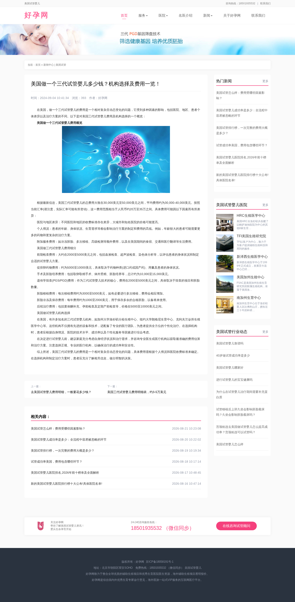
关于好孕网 (232, 15)
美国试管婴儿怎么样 (229, 444)
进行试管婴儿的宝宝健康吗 (234, 379)
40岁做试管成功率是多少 (233, 355)
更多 (265, 81)
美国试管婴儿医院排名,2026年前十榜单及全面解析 (116, 472)
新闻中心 (48, 64)
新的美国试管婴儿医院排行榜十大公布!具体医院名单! (116, 483)
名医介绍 (185, 15)
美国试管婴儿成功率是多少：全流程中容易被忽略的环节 (116, 439)
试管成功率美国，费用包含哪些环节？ (116, 461)
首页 (124, 15)
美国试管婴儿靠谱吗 (229, 343)
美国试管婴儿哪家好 (229, 367)
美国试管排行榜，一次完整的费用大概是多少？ (116, 450)
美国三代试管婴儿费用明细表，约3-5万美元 (136, 392)
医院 (162, 15)
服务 (141, 15)
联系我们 (265, 3)
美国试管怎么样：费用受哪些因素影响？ (116, 428)
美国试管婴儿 (193, 567)
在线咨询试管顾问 (236, 526)
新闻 (206, 15)
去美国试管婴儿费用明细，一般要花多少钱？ (61, 392)
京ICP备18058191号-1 (159, 561)
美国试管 (61, 64)
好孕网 (36, 15)
